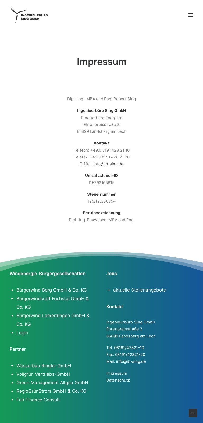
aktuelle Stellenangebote (139, 290)
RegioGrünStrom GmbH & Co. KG (51, 391)
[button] (191, 15)
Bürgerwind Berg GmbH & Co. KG (51, 290)
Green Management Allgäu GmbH (52, 382)
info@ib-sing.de (108, 163)
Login (22, 332)
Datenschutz (118, 380)
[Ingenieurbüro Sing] (29, 15)
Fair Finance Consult (38, 399)
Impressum (116, 373)
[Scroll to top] (193, 412)
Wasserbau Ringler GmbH (43, 365)
